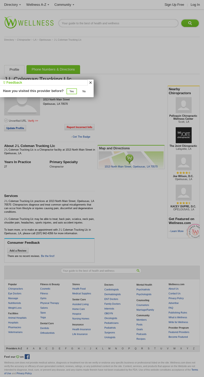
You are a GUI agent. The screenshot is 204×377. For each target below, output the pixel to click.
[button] (72, 91)
